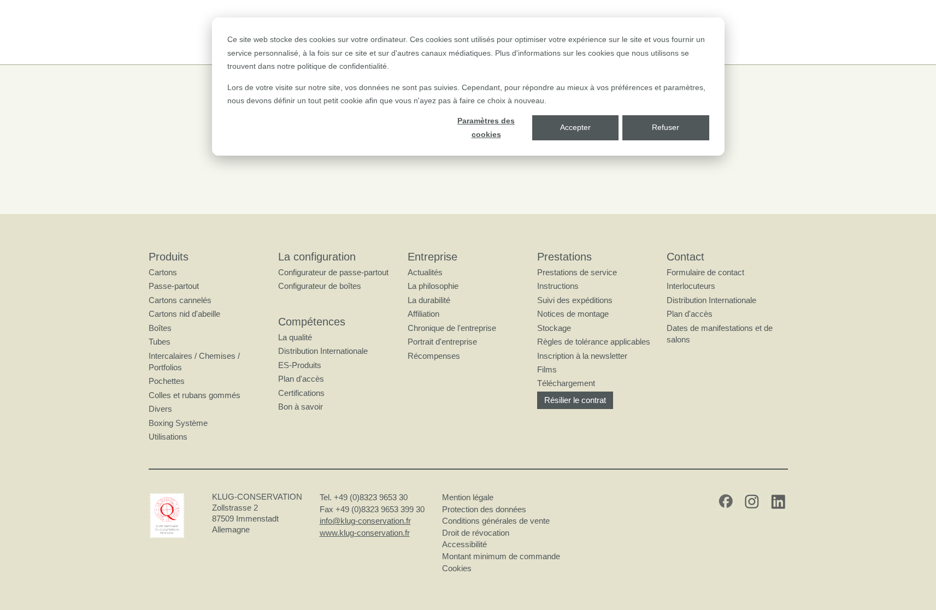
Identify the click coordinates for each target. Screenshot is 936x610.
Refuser (665, 127)
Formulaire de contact (705, 272)
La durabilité (429, 300)
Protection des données (484, 509)
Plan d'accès (301, 378)
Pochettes (167, 381)
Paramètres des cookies (486, 127)
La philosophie (433, 286)
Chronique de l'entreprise (452, 328)
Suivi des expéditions (575, 300)
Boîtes (160, 328)
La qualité (295, 337)
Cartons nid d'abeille (184, 313)
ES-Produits (299, 365)
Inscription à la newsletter (582, 355)
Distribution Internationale (323, 351)
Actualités (425, 272)
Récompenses (434, 355)
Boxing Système (178, 423)
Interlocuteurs (691, 286)
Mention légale (467, 497)
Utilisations (168, 436)
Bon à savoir (300, 406)
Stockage (554, 328)
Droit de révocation (475, 532)
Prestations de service (577, 272)
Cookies (457, 568)
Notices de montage (573, 313)
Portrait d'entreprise (442, 341)
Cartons (163, 272)
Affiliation (423, 313)
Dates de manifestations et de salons (720, 333)
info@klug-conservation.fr (365, 520)
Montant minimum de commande (501, 556)
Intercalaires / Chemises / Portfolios (194, 361)
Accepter (575, 127)
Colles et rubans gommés (194, 395)
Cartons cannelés (180, 300)
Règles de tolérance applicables (593, 341)
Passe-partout (174, 286)
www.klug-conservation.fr (365, 532)
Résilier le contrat (575, 400)
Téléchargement (566, 383)
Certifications (301, 393)
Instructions (558, 286)
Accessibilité (464, 544)
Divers (160, 408)
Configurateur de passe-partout (333, 272)
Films (547, 369)
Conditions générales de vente (496, 520)
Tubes (159, 341)
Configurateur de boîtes (319, 286)
